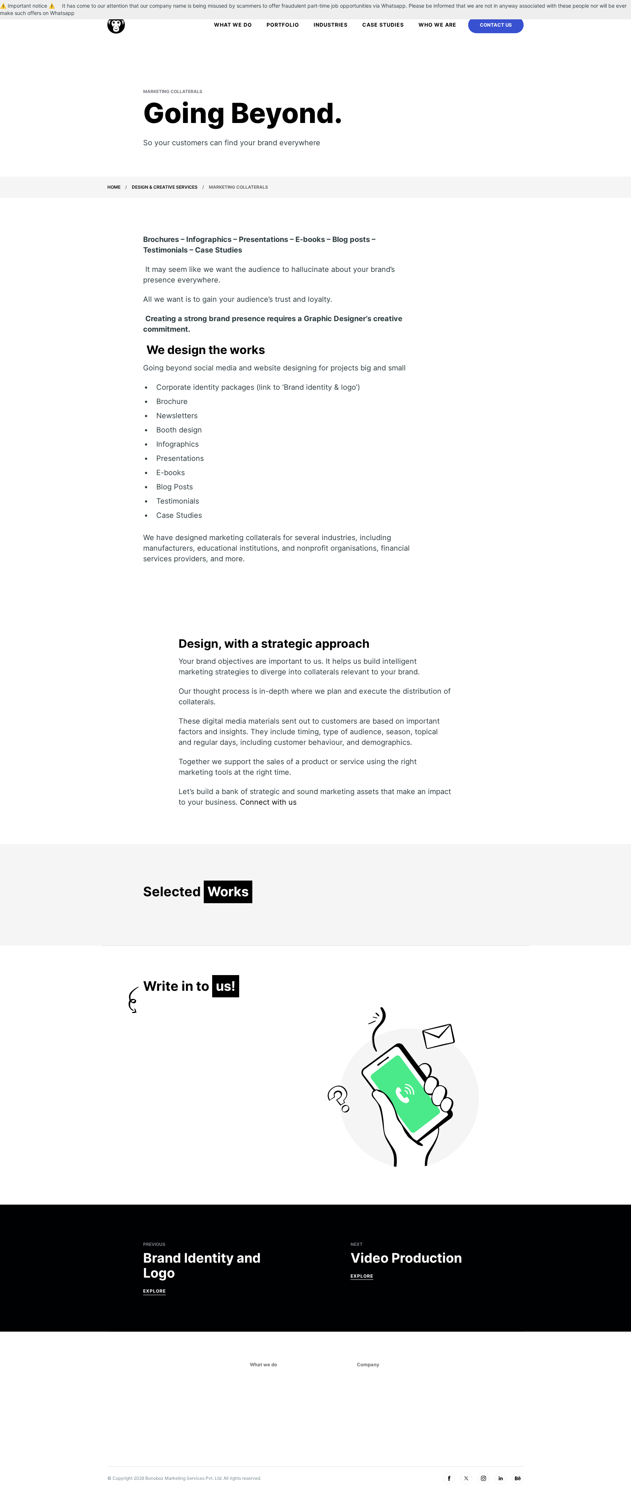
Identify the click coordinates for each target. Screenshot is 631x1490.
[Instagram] (483, 1478)
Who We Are (437, 25)
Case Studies (383, 25)
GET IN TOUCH (445, 1415)
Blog (363, 1437)
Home (114, 187)
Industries (331, 25)
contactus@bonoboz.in (455, 1392)
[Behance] (518, 1478)
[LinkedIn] (500, 1478)
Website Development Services (292, 1403)
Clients (367, 1403)
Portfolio (283, 25)
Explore (154, 1291)
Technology (267, 1425)
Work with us (375, 1414)
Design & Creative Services (165, 187)
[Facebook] (449, 1478)
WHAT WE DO (233, 25)
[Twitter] (466, 1478)
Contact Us (496, 25)
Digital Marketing (274, 1392)
